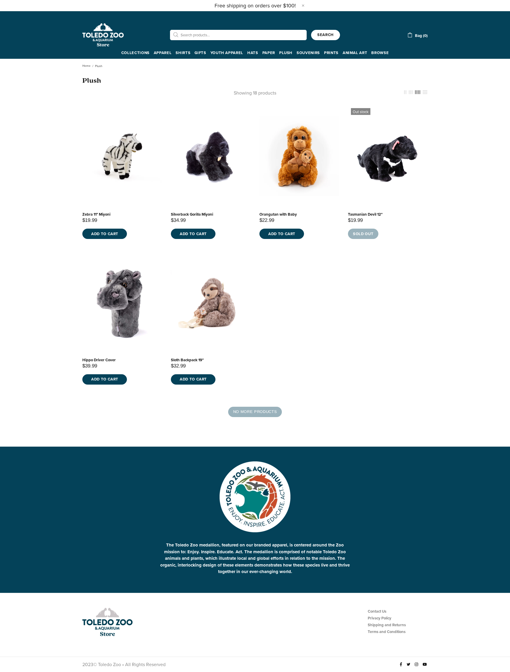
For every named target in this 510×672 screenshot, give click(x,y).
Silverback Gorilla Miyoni (192, 214)
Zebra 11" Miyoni (96, 214)
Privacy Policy (379, 618)
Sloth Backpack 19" (187, 359)
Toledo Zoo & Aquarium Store (103, 34)
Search (325, 35)
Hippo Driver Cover (99, 359)
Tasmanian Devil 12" (365, 214)
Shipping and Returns (387, 624)
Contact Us (377, 611)
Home (86, 66)
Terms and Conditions (387, 631)
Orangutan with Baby (278, 214)
